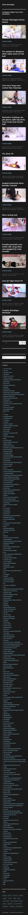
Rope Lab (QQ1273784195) (9, 679)
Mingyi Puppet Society (9, 607)
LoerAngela (6, 574)
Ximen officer (7, 825)
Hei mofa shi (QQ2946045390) (11, 501)
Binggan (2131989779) (9, 396)
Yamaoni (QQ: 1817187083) (10, 842)
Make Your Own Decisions (16, 44)
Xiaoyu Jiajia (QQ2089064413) (11, 824)
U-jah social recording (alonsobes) (12, 778)
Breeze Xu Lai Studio (8, 407)
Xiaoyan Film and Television (11, 820)
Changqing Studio (8, 416)
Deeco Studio (6, 429)
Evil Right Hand (7, 453)
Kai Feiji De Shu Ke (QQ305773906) (12, 541)
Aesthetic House (7, 372)
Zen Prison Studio (8, 864)
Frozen (5, 468)
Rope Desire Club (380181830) (11, 675)
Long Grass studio (8, 578)
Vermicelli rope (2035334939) (10, 785)
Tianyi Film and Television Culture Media (14, 759)
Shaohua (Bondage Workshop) (11, 704)
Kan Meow (6, 545)
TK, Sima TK (7, 154)
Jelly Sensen (6, 513)
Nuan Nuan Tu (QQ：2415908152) (11, 642)
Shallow (5, 701)
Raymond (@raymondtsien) (10, 664)
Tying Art (5, 776)
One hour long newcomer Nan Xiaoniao (11, 86)
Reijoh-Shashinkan (8, 668)
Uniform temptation (8, 783)
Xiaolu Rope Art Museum (9, 814)
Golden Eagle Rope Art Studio (11, 477)
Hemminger (6, 502)
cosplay (11, 80)
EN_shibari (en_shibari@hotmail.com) (13, 447)
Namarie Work (7, 625)
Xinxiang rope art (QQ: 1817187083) (12, 829)
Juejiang (5, 535)
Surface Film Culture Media (10, 750)
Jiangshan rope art (8, 517)
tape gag (11, 906)
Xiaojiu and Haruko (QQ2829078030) (13, 813)
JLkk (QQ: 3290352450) (9, 530)
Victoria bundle (7, 787)
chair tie (15, 895)
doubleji (5, 435)
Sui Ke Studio (6, 745)
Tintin (5, 767)
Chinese (7, 46)
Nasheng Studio (7, 627)
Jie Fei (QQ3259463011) (9, 519)
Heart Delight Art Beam (9, 499)
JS (3, 534)
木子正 (5, 879)
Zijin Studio (6, 873)
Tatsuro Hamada (7, 752)
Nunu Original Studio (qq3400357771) (13, 644)
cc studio (5, 414)
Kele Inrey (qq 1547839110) (10, 550)
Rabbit (5, 662)
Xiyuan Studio (7, 833)
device (11, 304)
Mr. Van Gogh (6, 614)
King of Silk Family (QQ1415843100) (12, 554)
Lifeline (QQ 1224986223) (9, 563)
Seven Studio (6, 699)
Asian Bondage (8, 5)
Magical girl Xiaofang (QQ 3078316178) (13, 589)
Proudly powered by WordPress (16, 912)
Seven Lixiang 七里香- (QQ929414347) (13, 697)
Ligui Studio (6, 565)
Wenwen (5, 796)
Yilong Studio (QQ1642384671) (11, 853)
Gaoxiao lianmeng (8, 469)
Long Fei (5, 576)
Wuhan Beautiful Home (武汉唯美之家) (13, 805)
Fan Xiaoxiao (6, 458)
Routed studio (7, 690)
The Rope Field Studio (9, 757)
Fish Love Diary (7, 466)
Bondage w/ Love (7, 401)
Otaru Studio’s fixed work (10, 647)
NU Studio (6, 640)
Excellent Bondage (8, 455)
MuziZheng (6, 622)
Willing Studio (7, 802)
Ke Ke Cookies (7, 548)
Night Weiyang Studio (9, 636)
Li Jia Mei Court (7, 559)
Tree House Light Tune (9, 772)
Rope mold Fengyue (8, 680)
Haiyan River (6, 488)
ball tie (10, 895)
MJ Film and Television (9, 609)
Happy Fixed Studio (8, 491)
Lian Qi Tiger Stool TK (12, 281)
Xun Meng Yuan (7, 836)
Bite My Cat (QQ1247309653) (10, 398)
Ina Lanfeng (6, 510)
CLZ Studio (6, 420)
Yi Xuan (5, 851)
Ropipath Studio (7, 682)
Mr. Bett (5, 613)
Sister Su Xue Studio (8, 723)
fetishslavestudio (8, 464)
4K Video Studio (7, 368)
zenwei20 (6, 866)
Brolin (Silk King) (8, 409)
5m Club (5, 370)
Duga (4, 438)
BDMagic (5, 387)
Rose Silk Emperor (8, 684)
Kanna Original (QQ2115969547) (11, 546)
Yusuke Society (7, 860)
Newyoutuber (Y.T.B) (8, 635)
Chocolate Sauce (7, 418)
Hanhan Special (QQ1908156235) (11, 490)
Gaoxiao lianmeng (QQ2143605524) (12, 471)
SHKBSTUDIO (6, 715)
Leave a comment (14, 46)
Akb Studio (6, 374)
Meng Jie (5, 603)
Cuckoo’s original (8, 424)
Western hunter (7, 798)
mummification (18, 903)
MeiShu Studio (7, 598)
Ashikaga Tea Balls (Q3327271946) (12, 379)
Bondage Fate (6, 400)
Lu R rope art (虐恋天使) (9, 585)
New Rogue (6, 633)
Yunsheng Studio (7, 858)
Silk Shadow (6, 719)
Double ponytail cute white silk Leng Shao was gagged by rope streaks (12, 247)
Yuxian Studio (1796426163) (10, 862)
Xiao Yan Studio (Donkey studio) (11, 811)
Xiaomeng (6, 816)
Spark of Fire (6, 735)
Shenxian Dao (7, 708)
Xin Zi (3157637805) (8, 827)
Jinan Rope (6, 524)
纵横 (4, 882)
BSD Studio (6, 411)
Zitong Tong (6, 875)
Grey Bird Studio (7, 482)
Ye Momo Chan (7, 849)
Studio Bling (6, 741)
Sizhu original (7, 724)
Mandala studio (7, 592)
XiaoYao (5, 822)
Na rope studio (7, 624)
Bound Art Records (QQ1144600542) (12, 403)
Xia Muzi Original (8, 807)
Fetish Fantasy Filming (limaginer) (12, 462)
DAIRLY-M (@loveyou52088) (10, 425)
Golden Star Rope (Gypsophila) (11, 479)
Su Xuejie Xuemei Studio (9, 743)
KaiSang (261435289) (8, 543)
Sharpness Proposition (9, 706)
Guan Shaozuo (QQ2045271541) (11, 484)
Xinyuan (5, 831)
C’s (4, 412)
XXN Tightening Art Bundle (10, 838)
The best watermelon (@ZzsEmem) (12, 756)
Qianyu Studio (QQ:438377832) (11, 660)
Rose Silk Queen (7, 686)
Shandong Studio (7, 702)
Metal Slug (6, 605)
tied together (19, 906)
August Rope (6, 381)
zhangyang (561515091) (9, 869)
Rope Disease (6, 677)
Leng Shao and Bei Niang (9, 557)
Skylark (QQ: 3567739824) (10, 730)
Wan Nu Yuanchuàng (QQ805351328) (12, 789)
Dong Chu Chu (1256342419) (10, 433)
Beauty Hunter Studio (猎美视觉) (11, 392)
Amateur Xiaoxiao (8, 378)
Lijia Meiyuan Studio (8, 567)
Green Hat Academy (8, 480)
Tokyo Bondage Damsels (9, 769)
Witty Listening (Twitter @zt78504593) (13, 803)
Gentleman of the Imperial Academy (12, 475)
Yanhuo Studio (7, 844)
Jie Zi (4, 521)
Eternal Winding (7, 449)
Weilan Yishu (6, 792)
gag (10, 177)
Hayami (5, 495)
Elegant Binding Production (10, 442)
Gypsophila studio (8, 486)
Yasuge (5, 846)
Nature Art (6, 629)
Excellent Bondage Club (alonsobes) (12, 457)
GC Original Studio (8, 473)
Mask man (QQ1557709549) (10, 594)
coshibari (5, 422)
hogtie (14, 80)
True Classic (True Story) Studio (11, 774)
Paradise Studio (7, 649)
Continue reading (6, 41)
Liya (4, 572)
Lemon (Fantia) (7, 556)
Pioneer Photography (9, 651)
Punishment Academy (9, 658)
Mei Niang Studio (7, 596)
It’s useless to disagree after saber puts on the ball (13, 53)
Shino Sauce (6, 713)
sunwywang (6, 746)
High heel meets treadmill (10, 504)
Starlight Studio (7, 739)
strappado (12, 336)
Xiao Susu (6, 809)
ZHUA (4, 871)
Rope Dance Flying (8, 673)
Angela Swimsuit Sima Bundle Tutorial (12, 184)
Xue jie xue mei (7, 835)
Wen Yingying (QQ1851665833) (11, 794)
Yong (4, 855)
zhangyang (6, 868)
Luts (4, 587)
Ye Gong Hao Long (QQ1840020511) (12, 847)
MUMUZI (5, 620)
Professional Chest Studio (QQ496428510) (14, 655)
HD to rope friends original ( (10, 497)
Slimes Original (7, 732)
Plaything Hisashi (8, 653)
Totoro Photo (6, 770)
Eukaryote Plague (8, 451)
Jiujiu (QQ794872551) (8, 528)
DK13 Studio (6, 431)
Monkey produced (8, 611)
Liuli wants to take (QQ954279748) (12, 570)
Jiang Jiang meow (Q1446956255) (11, 515)
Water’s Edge (6, 791)
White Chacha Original (9, 800)
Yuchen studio (7, 857)
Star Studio (6, 737)
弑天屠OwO (6, 877)
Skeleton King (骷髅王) (9, 728)
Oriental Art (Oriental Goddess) (11, 646)
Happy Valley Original (9, 493)
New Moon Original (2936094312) (12, 631)
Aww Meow (6, 383)
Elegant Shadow (7, 444)
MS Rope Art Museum (9, 616)
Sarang (5, 695)
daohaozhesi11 (7, 427)
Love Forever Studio (8, 581)
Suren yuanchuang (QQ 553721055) (12, 748)
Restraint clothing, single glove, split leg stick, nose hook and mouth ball (13, 120)
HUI (4, 506)
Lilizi (4, 568)
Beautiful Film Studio (9, 390)
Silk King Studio (7, 717)
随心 (4, 884)
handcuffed (6, 901)
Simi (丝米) (6, 721)
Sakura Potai (6, 693)
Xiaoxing (5, 818)
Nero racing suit (9, 215)
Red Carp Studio (7, 666)
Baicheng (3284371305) (9, 385)
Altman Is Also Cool (8, 376)
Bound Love (6, 405)
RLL (4, 669)
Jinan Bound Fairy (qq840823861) (12, 523)
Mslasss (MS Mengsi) (9, 618)
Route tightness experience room (12, 688)
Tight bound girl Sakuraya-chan (11, 765)
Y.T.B (4, 840)
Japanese (10, 903)
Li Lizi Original (7, 561)
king (4, 552)
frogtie (11, 148)
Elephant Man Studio (8, 446)
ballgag (3, 46)
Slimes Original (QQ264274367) (11, 734)
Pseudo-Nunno (7, 657)
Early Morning (7, 440)
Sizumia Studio (7, 726)
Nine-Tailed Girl (7, 638)
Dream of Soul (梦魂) (8, 436)
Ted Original (6, 754)
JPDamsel (5, 532)
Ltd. (4, 583)
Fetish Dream (6, 460)
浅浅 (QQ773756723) (8, 880)
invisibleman (6, 512)
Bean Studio (6, 389)
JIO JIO (5, 526)
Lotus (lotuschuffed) (8, 579)
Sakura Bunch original (9, 691)
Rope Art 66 (6, 671)
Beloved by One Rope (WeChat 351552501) (13, 394)
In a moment (6, 508)
